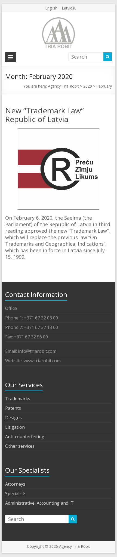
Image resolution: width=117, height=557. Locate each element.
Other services (20, 446)
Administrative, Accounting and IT (39, 503)
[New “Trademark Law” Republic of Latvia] (58, 131)
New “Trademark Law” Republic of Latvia (44, 114)
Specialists (15, 494)
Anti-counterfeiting (24, 437)
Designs (13, 418)
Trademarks (17, 399)
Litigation (15, 427)
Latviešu (69, 8)
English (51, 8)
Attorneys (15, 484)
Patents (13, 408)
